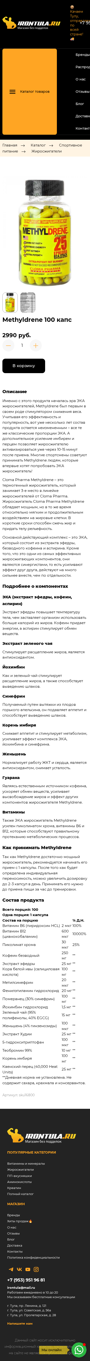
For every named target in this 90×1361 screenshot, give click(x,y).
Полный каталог (20, 1194)
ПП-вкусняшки (19, 1176)
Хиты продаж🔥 (19, 1221)
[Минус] (8, 345)
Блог (80, 104)
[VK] (19, 1269)
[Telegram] (11, 1269)
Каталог (38, 145)
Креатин (14, 1188)
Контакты (15, 1251)
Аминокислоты (19, 1182)
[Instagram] (36, 1269)
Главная (9, 145)
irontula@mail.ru (21, 1287)
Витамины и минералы (26, 1163)
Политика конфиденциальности (33, 1257)
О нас (81, 79)
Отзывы (83, 91)
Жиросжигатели (46, 151)
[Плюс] (36, 345)
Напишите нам (20, 1323)
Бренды (83, 55)
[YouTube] (28, 1269)
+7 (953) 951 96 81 (26, 1280)
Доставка (14, 1245)
